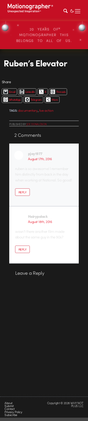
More (55, 100)
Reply (22, 192)
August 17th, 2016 (40, 158)
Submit (9, 405)
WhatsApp (15, 100)
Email (12, 92)
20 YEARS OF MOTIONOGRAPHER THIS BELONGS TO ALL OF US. (44, 35)
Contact (9, 408)
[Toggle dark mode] (72, 11)
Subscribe (11, 414)
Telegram (36, 100)
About (8, 402)
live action (46, 110)
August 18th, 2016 (40, 221)
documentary (27, 110)
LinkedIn (30, 92)
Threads (60, 92)
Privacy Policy (13, 411)
